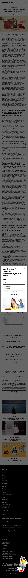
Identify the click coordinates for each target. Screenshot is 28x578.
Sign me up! (14, 294)
